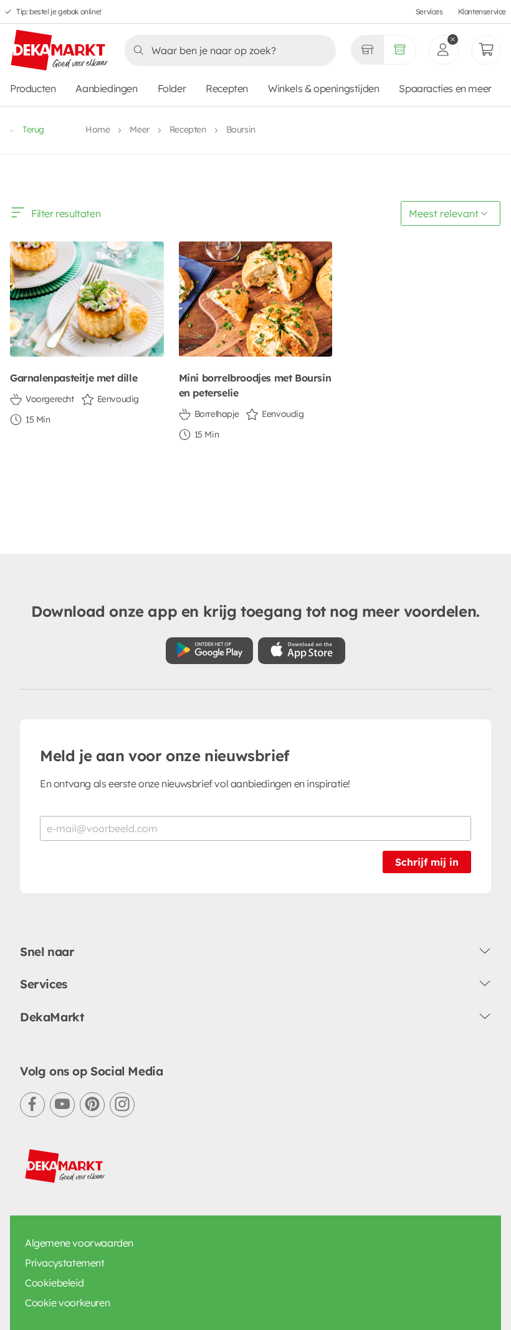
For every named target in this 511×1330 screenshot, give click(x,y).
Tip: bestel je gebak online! (59, 11)
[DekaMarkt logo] (60, 51)
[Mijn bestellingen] (486, 50)
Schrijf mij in (427, 862)
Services (429, 11)
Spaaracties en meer (445, 88)
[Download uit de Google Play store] (209, 650)
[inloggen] (444, 50)
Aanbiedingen (106, 88)
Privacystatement (65, 1263)
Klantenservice (482, 11)
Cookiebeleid (54, 1282)
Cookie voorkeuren (67, 1302)
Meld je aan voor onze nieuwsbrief (164, 755)
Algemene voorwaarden (79, 1243)
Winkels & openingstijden (323, 88)
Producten (32, 88)
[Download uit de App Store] (301, 650)
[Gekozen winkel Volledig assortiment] (367, 50)
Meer (139, 129)
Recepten (227, 88)
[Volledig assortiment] (399, 50)
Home (97, 129)
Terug (33, 129)
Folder (172, 88)
